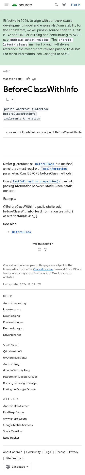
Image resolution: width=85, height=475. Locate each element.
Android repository (14, 303)
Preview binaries (13, 322)
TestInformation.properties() (36, 181)
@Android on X (12, 351)
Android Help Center (16, 406)
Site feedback (15, 458)
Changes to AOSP (56, 54)
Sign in (75, 5)
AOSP (6, 71)
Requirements (12, 309)
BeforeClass (44, 164)
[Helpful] (28, 79)
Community (33, 452)
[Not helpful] (34, 79)
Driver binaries (12, 335)
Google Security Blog (16, 370)
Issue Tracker (11, 437)
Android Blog (11, 364)
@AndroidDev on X (15, 357)
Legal (48, 452)
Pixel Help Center (13, 412)
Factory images (13, 328)
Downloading (11, 316)
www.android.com (15, 418)
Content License (43, 269)
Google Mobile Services (18, 425)
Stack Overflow (13, 431)
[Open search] (56, 4)
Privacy (73, 452)
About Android (12, 452)
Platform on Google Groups (20, 376)
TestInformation (54, 169)
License (60, 452)
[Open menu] (6, 4)
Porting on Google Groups (19, 389)
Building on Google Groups (20, 383)
